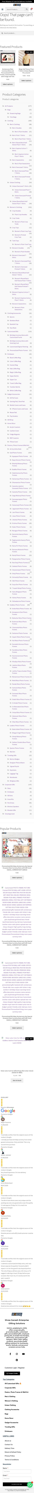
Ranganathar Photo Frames (21, 559)
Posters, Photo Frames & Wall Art (18, 445)
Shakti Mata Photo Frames (20, 699)
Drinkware (10, 354)
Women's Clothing (16, 207)
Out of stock (17, 1080)
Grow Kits (10, 799)
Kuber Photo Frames (19, 527)
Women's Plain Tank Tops (23, 244)
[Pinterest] (17, 1360)
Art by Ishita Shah (15, 449)
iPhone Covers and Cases (20, 409)
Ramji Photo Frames (19, 555)
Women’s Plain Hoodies (22, 252)
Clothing (10, 121)
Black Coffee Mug (15, 358)
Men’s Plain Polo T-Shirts (23, 139)
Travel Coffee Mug (15, 383)
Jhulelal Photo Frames (19, 520)
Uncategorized (9, 814)
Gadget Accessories (13, 394)
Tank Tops (15, 241)
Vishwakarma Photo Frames (21, 601)
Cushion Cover (14, 431)
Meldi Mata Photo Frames (20, 680)
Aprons (12, 317)
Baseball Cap (14, 324)
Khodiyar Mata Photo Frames (21, 662)
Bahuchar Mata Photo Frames (21, 618)
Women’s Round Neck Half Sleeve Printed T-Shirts (22, 286)
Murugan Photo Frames (19, 531)
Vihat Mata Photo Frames (20, 722)
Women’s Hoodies (18, 248)
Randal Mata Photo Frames (21, 684)
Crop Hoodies (16, 211)
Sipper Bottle (14, 376)
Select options (8, 84)
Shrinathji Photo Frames (20, 577)
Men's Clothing (15, 124)
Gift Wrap (10, 420)
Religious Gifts (14, 781)
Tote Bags (13, 117)
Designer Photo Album (17, 763)
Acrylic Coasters (15, 427)
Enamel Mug (14, 365)
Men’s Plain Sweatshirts (22, 163)
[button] (30, 1485)
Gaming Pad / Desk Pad (17, 401)
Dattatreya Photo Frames (20, 479)
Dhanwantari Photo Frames (21, 482)
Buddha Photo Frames (19, 469)
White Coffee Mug (15, 390)
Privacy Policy (10, 1456)
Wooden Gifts (11, 810)
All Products (9, 106)
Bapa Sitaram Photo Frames (21, 460)
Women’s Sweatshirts (19, 304)
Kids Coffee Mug (15, 369)
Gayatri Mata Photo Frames (21, 637)
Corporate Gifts (10, 785)
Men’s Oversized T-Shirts (20, 167)
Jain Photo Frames (18, 512)
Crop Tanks (15, 218)
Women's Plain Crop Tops (23, 231)
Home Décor (11, 423)
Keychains (13, 770)
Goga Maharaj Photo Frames (21, 496)
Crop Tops (15, 228)
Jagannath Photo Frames (20, 509)
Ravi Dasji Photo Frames (20, 562)
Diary (9, 788)
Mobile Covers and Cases (18, 405)
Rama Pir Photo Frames (20, 546)
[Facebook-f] (10, 1354)
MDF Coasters (14, 438)
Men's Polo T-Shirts (18, 135)
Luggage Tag (14, 774)
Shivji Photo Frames (18, 573)
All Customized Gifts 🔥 (13, 1383)
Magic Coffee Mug (15, 372)
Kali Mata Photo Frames (20, 640)
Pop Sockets (14, 416)
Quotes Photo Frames (17, 748)
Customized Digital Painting (19, 347)
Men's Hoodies (17, 128)
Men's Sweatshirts (18, 160)
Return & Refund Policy (13, 1452)
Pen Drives (10, 803)
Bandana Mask (14, 320)
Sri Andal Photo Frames (19, 703)
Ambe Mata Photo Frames (20, 609)
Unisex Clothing (15, 182)
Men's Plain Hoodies (21, 132)
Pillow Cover (14, 442)
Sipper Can (13, 379)
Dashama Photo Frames (20, 633)
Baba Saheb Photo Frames (20, 729)
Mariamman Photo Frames (21, 677)
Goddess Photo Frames (17, 605)
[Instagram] (17, 1354)
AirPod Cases (14, 398)
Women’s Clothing (11, 1401)
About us (8, 1441)
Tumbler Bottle (15, 387)
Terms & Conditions (12, 1460)
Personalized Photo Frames (19, 350)
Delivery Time (9, 1448)
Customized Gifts (12, 331)
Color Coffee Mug (15, 361)
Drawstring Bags (15, 113)
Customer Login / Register (15, 1368)
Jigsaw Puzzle (14, 766)
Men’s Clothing (10, 1396)
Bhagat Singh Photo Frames (21, 733)
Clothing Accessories (14, 313)
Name (5, 1468)
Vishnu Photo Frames (19, 598)
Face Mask (13, 328)
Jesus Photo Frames (18, 516)
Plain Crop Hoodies (21, 214)
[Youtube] (23, 1354)
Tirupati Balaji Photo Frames (21, 588)
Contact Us (9, 1444)
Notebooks (13, 777)
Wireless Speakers (13, 806)
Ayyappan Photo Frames (20, 456)
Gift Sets (10, 795)
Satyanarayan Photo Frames (21, 570)
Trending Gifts (11, 755)
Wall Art (12, 752)
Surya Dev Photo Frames (20, 584)
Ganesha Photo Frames (19, 492)
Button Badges (15, 759)
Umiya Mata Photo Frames (20, 712)
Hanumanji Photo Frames (20, 505)
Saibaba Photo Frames (19, 566)
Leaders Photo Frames (17, 725)
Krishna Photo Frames (19, 523)
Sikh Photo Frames (18, 581)
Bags (9, 110)
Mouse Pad (13, 412)
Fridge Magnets (15, 434)
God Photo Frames (16, 453)
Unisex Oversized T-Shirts (20, 186)
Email (5, 1475)
